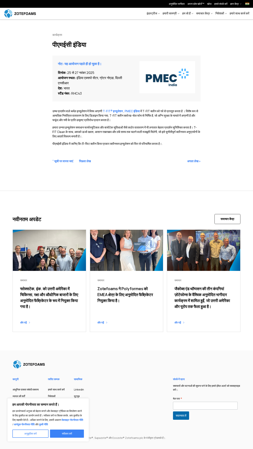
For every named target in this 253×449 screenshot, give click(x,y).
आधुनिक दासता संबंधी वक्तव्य (26, 389)
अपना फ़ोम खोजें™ (195, 4)
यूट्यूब (77, 396)
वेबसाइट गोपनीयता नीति (72, 420)
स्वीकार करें (67, 433)
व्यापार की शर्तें (19, 396)
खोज (209, 4)
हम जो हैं (186, 13)
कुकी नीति (43, 424)
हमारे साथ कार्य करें (239, 13)
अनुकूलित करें (30, 433)
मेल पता (177, 398)
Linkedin (79, 389)
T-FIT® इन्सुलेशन (113, 111)
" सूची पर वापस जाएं (62, 161)
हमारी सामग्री (170, 13)
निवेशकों (219, 13)
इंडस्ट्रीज (152, 13)
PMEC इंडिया (132, 111)
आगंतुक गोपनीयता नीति (24, 424)
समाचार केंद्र (203, 13)
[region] (48, 420)
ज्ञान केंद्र (234, 4)
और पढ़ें (23, 322)
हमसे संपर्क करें (220, 4)
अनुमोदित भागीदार (177, 4)
